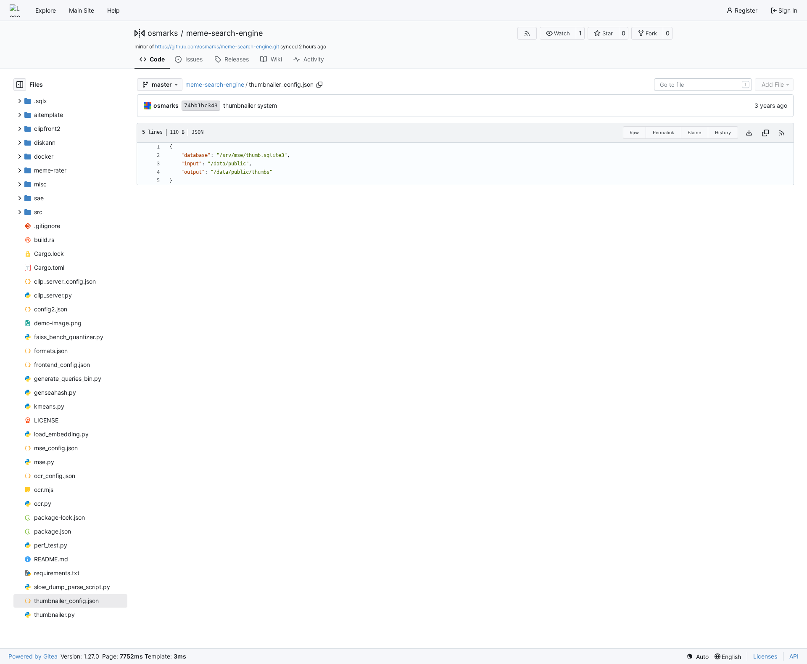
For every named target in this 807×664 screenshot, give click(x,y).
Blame (694, 132)
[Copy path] (319, 85)
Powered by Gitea (33, 656)
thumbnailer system (250, 105)
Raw (634, 132)
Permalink (663, 132)
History (723, 132)
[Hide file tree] (19, 84)
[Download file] (749, 133)
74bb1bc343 (201, 105)
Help (113, 10)
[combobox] (703, 84)
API (794, 656)
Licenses (765, 656)
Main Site (81, 10)
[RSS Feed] (527, 33)
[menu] (697, 656)
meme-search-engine (224, 33)
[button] (558, 33)
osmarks (163, 33)
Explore (45, 10)
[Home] (16, 10)
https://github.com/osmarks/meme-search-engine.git (217, 46)
